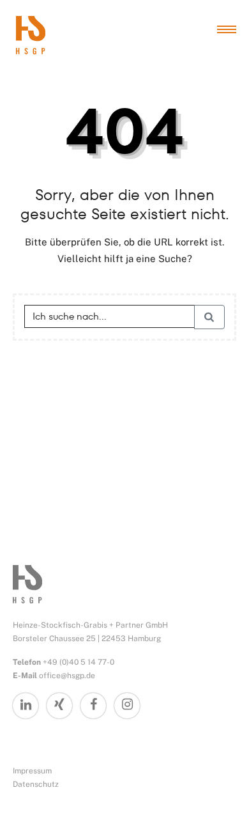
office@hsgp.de (67, 675)
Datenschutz (36, 784)
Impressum (32, 770)
